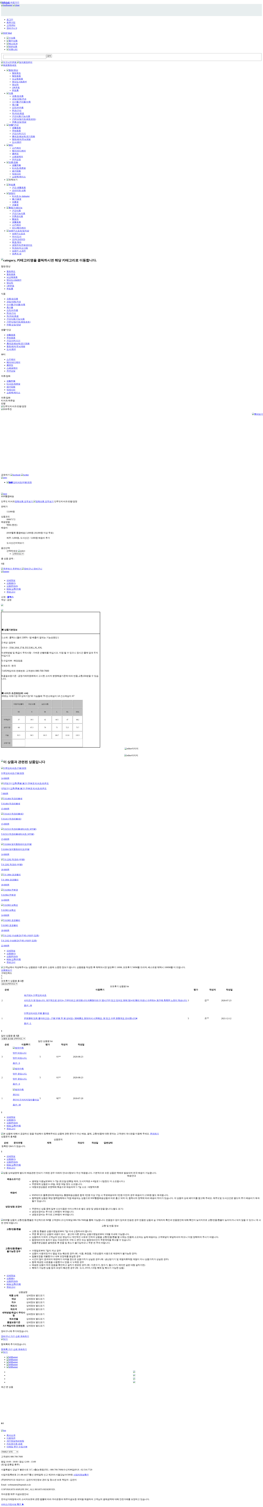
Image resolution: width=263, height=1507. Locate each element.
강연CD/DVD (18, 239)
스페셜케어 (17, 156)
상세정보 (11, 580)
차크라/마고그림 (20, 248)
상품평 (11, 583)
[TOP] (3, 1430)
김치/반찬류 (18, 107)
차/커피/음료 (18, 113)
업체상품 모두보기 (24, 501)
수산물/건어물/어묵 (21, 102)
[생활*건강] (13, 125)
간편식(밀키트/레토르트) (24, 119)
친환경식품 (17, 216)
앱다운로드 (6, 3)
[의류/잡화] (12, 162)
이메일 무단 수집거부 (17, 1447)
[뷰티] (10, 145)
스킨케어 (16, 148)
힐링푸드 (16, 73)
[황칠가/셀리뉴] (14, 208)
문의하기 (154, 1134)
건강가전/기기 (19, 133)
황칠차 (15, 219)
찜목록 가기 (7, 1349)
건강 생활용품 (19, 187)
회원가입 (11, 22)
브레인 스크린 (19, 251)
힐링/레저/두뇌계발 (21, 139)
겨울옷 (15, 205)
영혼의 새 (16, 254)
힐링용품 (16, 76)
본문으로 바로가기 (10, 2)
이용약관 (11, 1438)
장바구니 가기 (8, 1336)
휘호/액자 (16, 242)
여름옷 (15, 202)
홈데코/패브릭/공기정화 (23, 136)
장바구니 (12, 28)
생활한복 (16, 165)
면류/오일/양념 (19, 122)
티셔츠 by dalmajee (21, 196)
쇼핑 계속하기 (22, 1336)
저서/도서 (16, 236)
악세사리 (16, 174)
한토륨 (15, 90)
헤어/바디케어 (19, 151)
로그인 (10, 19)
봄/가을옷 (16, 199)
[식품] (10, 93)
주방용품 (16, 131)
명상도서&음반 (19, 82)
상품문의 (12, 586)
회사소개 (11, 1435)
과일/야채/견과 (19, 99)
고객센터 (11, 25)
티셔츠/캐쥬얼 (19, 168)
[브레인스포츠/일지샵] (18, 231)
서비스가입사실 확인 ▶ (12, 1504)
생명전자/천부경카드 (22, 245)
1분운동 (16, 87)
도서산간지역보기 (15, 543)
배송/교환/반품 (14, 589)
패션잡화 (16, 171)
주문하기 (17, 569)
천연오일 (16, 159)
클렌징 (15, 154)
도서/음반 (16, 142)
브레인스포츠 (18, 233)
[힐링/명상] (12, 70)
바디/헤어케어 (19, 228)
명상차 (15, 84)
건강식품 (16, 210)
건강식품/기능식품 (21, 116)
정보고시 (11, 592)
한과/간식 (16, 110)
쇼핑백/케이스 (19, 177)
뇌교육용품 (17, 79)
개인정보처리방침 (15, 1441)
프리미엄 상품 (19, 190)
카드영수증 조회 (14, 1444)
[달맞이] (11, 193)
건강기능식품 (18, 213)
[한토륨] (11, 185)
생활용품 (16, 128)
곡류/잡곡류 (18, 96)
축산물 (15, 105)
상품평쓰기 (6, 970)
